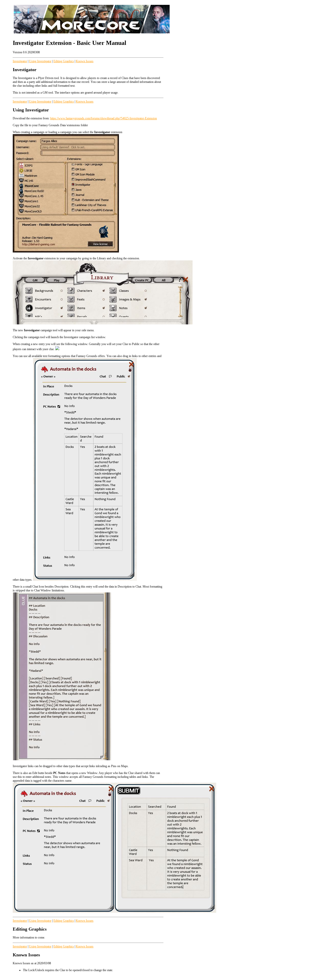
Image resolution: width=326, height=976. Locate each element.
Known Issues (84, 61)
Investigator (20, 61)
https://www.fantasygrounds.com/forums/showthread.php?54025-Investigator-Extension (103, 118)
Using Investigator (40, 61)
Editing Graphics (63, 61)
